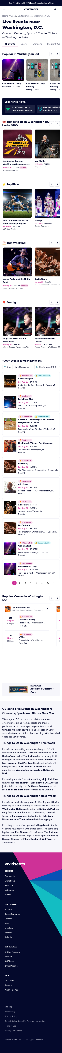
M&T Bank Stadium (12, 789)
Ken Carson (21, 832)
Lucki (48, 812)
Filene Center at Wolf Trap (37, 839)
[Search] (55, 9)
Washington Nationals (28, 770)
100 (47, 583)
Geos (13, 16)
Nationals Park (47, 809)
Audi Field (41, 766)
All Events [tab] (10, 44)
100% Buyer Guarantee (35, 3)
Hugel (40, 825)
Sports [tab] (24, 44)
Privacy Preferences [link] (13, 1030)
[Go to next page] (53, 583)
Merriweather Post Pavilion (17, 763)
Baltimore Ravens (37, 786)
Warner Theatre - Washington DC (29, 782)
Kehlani (49, 759)
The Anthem (30, 756)
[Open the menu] (4, 9)
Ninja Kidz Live (50, 779)
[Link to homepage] (31, 9)
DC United (26, 766)
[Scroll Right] (57, 54)
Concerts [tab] (37, 44)
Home (5, 16)
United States (25, 16)
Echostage (18, 816)
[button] (7, 367)
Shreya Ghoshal (11, 839)
